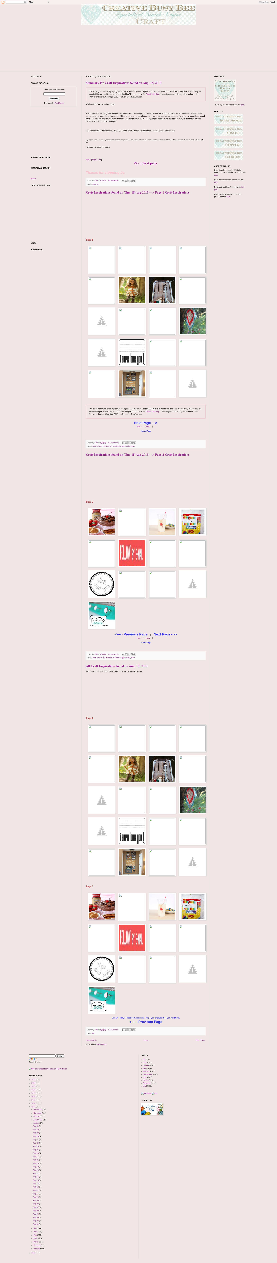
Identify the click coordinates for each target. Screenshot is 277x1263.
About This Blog (152, 94)
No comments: (113, 180)
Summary (95, 184)
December (37, 1110)
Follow (33, 179)
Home (146, 1040)
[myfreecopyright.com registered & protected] (48, 1069)
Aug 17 (36, 1173)
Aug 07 (36, 1207)
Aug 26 (36, 1143)
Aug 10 (36, 1197)
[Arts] (154, 1093)
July (35, 1228)
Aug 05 (36, 1214)
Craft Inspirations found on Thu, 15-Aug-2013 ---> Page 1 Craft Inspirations (138, 192)
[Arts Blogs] (146, 1093)
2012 (33, 1253)
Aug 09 (36, 1200)
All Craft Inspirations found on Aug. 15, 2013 (116, 665)
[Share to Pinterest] (134, 180)
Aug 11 (36, 1194)
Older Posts (200, 1040)
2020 (33, 1083)
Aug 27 (36, 1140)
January (36, 1249)
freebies (109, 446)
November (37, 1113)
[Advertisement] (138, 53)
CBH (96, 180)
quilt (123, 446)
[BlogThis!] (126, 180)
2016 (33, 1097)
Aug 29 (36, 1133)
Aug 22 (36, 1157)
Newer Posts (92, 1040)
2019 (33, 1087)
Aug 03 (36, 1217)
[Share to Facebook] (131, 180)
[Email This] (123, 180)
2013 (33, 1107)
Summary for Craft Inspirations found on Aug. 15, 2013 (123, 82)
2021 (33, 1080)
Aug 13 (36, 1187)
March (36, 1242)
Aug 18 (36, 1170)
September (38, 1120)
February (37, 1245)
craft (94, 446)
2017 (33, 1093)
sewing (127, 446)
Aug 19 (36, 1167)
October (36, 1116)
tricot (133, 446)
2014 (33, 1103)
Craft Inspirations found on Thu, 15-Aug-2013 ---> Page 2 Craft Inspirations (138, 454)
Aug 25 (36, 1146)
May (35, 1235)
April (35, 1238)
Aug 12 (36, 1190)
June (35, 1232)
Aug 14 (36, 1184)
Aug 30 (36, 1130)
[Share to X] (128, 180)
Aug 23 (36, 1153)
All (93, 1033)
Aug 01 (36, 1224)
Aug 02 (36, 1221)
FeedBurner (59, 103)
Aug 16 (36, 1177)
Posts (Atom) (101, 1044)
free (104, 446)
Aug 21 (36, 1160)
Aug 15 (36, 1180)
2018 (33, 1090)
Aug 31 (36, 1126)
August (36, 1123)
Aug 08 (36, 1204)
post (242, 105)
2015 (33, 1100)
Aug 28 (36, 1136)
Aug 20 (36, 1163)
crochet (99, 446)
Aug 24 (36, 1150)
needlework (117, 446)
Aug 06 (36, 1211)
